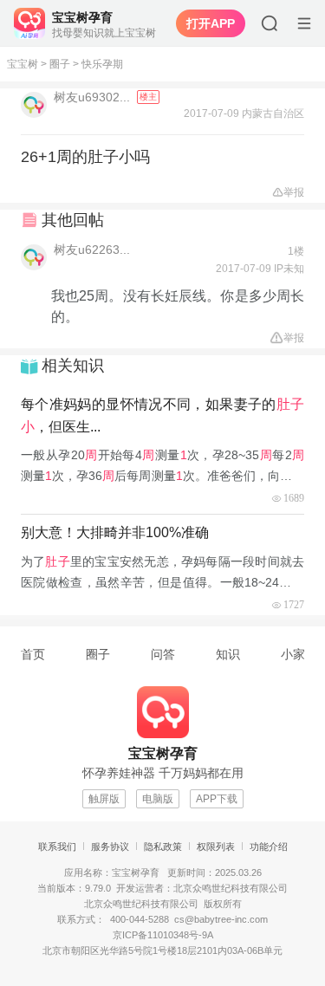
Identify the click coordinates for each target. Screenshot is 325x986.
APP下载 (216, 799)
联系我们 (57, 846)
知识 (228, 654)
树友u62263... (92, 249)
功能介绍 (269, 846)
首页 (33, 654)
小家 (293, 654)
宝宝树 (22, 64)
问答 (163, 654)
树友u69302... (93, 97)
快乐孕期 (102, 64)
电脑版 (157, 799)
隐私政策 (163, 846)
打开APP (210, 23)
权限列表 (216, 846)
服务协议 (110, 846)
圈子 (59, 64)
